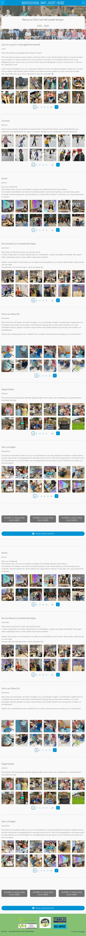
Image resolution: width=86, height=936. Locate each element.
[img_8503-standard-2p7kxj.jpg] (50, 83)
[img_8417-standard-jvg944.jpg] (22, 141)
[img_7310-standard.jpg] (78, 290)
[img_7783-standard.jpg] (64, 206)
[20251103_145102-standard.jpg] (78, 366)
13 (52, 300)
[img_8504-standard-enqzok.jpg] (64, 83)
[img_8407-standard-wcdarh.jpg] (36, 155)
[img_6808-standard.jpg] (50, 424)
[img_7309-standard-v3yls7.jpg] (64, 290)
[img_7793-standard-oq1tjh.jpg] (78, 220)
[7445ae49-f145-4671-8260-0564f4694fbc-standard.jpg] (50, 472)
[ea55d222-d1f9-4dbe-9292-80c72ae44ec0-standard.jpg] (22, 486)
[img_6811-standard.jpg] (8, 424)
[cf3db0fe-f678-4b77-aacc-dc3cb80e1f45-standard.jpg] (36, 486)
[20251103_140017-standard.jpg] (36, 366)
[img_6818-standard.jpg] (8, 409)
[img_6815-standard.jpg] (36, 409)
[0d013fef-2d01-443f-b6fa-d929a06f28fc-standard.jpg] (8, 486)
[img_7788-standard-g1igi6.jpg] (22, 220)
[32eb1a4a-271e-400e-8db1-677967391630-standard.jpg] (78, 472)
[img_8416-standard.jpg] (36, 141)
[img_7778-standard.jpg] (8, 206)
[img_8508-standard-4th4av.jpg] (64, 97)
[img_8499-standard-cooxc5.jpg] (8, 83)
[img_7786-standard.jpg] (78, 206)
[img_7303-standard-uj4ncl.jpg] (64, 276)
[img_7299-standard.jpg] (8, 276)
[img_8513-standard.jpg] (78, 97)
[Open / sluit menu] (83, 3)
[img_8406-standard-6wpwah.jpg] (50, 155)
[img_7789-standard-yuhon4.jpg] (36, 220)
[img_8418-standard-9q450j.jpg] (8, 141)
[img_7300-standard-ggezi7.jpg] (22, 276)
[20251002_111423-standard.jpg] (36, 352)
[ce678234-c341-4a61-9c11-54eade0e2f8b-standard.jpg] (36, 472)
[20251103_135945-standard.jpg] (22, 366)
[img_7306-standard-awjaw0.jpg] (22, 290)
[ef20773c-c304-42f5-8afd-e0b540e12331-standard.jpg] (64, 486)
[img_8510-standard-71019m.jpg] (36, 97)
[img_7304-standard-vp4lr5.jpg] (78, 276)
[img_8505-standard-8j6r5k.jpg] (22, 97)
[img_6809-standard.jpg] (36, 424)
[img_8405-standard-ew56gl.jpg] (64, 155)
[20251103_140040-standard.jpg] (50, 366)
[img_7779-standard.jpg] (22, 206)
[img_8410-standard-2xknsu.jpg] (78, 141)
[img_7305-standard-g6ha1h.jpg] (8, 290)
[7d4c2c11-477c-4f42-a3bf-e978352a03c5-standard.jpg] (22, 472)
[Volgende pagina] (56, 107)
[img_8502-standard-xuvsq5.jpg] (36, 83)
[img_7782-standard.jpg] (50, 206)
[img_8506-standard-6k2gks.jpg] (8, 97)
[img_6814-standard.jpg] (50, 409)
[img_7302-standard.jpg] (50, 276)
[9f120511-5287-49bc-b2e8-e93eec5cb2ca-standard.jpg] (78, 486)
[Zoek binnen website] (2, 3)
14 (52, 433)
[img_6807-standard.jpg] (64, 424)
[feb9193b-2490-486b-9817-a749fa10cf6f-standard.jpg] (50, 486)
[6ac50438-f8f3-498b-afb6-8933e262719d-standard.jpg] (64, 472)
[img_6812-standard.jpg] (78, 409)
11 (52, 230)
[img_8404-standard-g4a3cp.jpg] (78, 155)
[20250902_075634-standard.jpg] (22, 352)
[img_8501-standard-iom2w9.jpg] (22, 83)
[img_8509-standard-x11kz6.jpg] (50, 97)
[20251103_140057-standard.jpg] (64, 366)
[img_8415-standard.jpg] (50, 141)
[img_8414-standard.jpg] (64, 141)
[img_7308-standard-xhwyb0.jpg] (50, 290)
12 (52, 165)
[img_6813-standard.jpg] (64, 409)
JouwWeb (82, 931)
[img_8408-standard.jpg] (22, 155)
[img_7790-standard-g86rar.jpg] (50, 220)
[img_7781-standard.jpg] (36, 206)
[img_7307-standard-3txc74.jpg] (36, 290)
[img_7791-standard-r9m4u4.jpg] (64, 220)
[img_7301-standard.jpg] (36, 276)
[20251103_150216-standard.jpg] (8, 352)
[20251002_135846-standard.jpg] (8, 366)
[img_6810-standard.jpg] (22, 424)
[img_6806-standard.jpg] (78, 424)
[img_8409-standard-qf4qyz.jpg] (8, 155)
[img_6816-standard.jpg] (22, 409)
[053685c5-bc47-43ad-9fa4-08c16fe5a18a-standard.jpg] (8, 472)
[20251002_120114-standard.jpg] (78, 352)
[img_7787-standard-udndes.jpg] (8, 220)
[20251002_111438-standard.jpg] (50, 352)
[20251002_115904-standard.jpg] (64, 352)
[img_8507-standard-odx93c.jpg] (78, 83)
